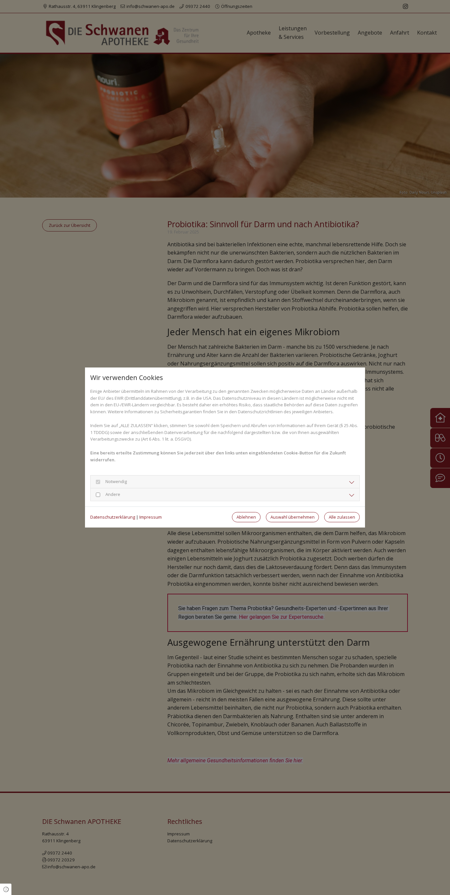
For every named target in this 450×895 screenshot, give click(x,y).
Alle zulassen (342, 517)
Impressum (150, 517)
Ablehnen (246, 517)
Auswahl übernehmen (292, 517)
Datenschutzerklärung (112, 517)
